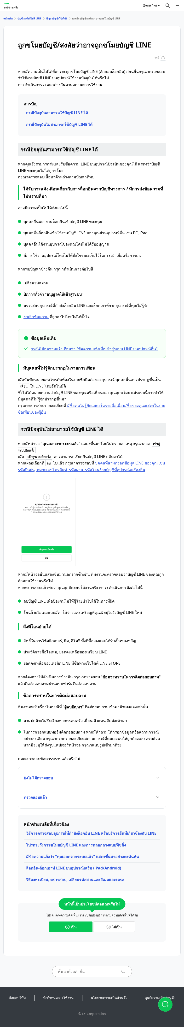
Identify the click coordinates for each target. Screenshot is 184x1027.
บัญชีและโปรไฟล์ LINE (29, 18)
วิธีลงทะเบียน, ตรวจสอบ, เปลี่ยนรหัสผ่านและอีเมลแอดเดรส (75, 879)
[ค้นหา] (167, 5)
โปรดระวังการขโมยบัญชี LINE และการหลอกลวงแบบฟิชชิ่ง (76, 845)
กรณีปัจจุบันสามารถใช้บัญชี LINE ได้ (57, 112)
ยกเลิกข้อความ (36, 316)
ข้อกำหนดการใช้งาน (58, 997)
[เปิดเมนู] (177, 5)
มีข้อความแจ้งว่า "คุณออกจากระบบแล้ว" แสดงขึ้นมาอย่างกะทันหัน (82, 856)
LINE (6, 3)
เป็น (74, 927)
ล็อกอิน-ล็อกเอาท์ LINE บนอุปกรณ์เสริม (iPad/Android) (73, 868)
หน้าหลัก (8, 18)
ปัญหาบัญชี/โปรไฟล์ (56, 18)
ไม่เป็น (117, 927)
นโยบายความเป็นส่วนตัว (109, 997)
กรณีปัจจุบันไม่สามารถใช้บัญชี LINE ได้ (59, 124)
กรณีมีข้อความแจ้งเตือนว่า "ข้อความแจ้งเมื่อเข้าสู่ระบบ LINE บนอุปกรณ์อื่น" (94, 349)
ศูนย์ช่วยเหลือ (11, 7)
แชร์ (157, 57)
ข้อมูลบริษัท (17, 997)
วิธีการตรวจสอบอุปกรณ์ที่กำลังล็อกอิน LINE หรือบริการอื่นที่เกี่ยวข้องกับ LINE (91, 833)
